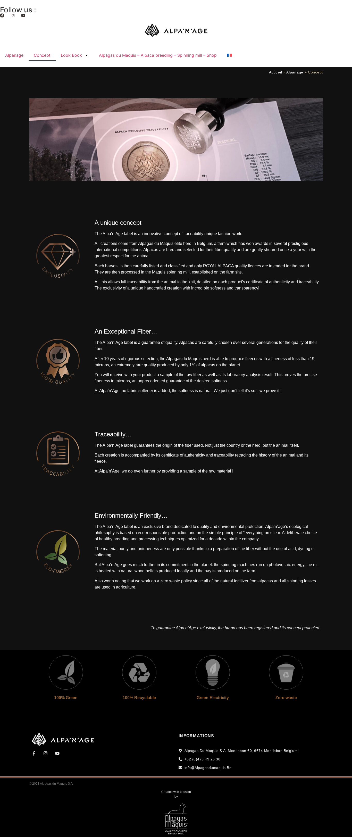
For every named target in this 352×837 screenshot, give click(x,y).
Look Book (71, 55)
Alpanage (14, 55)
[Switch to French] (229, 55)
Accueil (275, 72)
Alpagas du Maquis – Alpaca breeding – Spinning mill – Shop (158, 55)
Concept (42, 55)
